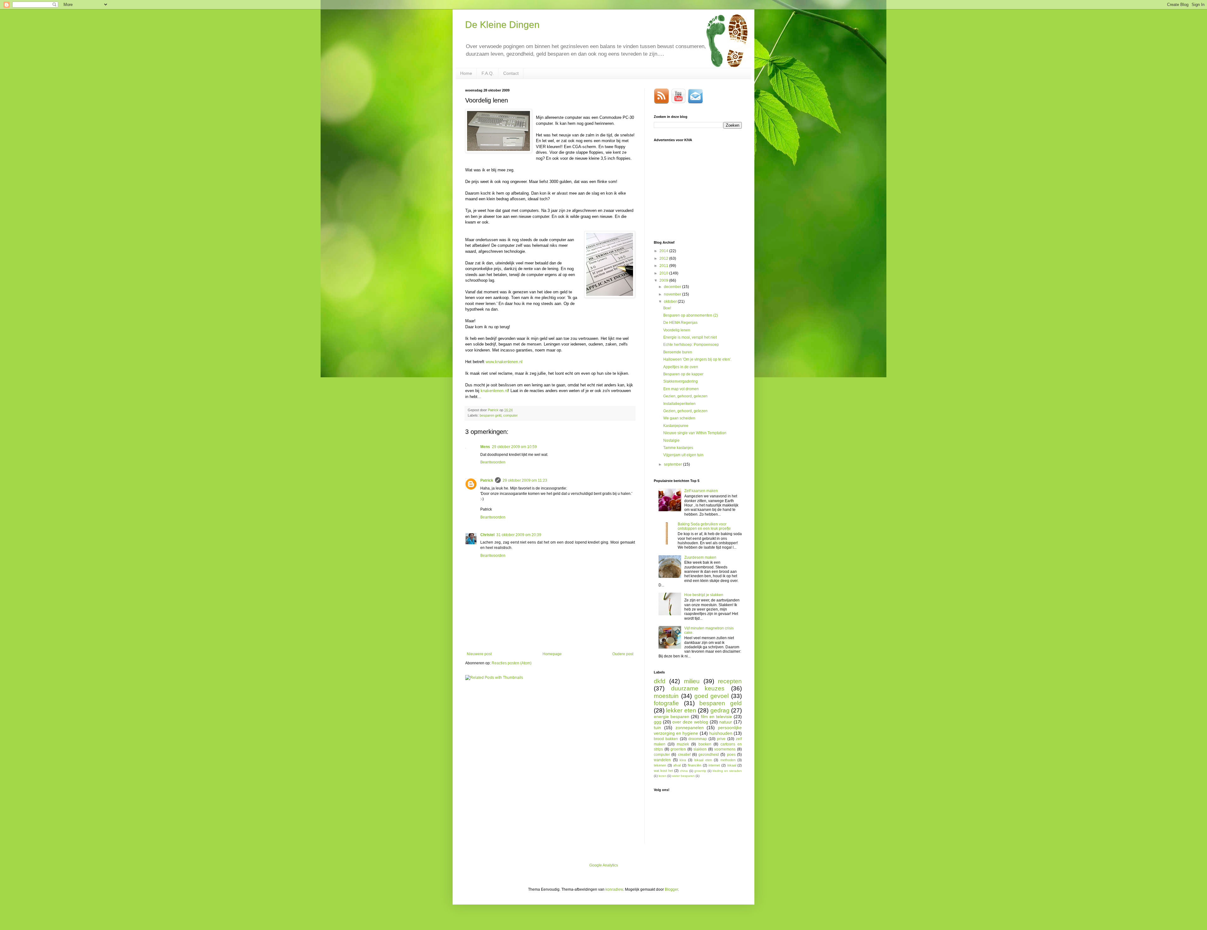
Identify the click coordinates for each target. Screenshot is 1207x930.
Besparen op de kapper (683, 374)
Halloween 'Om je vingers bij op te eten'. (697, 359)
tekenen (660, 765)
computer (510, 415)
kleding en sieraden (727, 770)
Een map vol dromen (681, 389)
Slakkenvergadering (680, 381)
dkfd (659, 681)
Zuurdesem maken (700, 557)
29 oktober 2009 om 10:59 (514, 447)
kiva (683, 760)
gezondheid (708, 754)
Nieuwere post (479, 654)
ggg (657, 721)
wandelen (662, 760)
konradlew (614, 889)
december (673, 287)
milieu (692, 681)
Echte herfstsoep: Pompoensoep (691, 344)
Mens (485, 447)
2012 (664, 258)
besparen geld (490, 415)
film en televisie (716, 716)
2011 (664, 265)
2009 (664, 280)
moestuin (666, 696)
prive (721, 739)
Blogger (671, 889)
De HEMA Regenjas (680, 322)
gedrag (720, 710)
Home (466, 73)
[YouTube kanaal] (678, 102)
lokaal (731, 765)
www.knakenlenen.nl (504, 361)
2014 (664, 251)
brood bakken (666, 739)
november (673, 294)
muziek (683, 744)
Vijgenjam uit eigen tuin (683, 455)
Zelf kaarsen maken (701, 491)
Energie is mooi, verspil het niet (690, 337)
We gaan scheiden (679, 418)
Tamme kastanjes (678, 448)
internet (714, 765)
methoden (728, 760)
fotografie (666, 703)
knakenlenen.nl (494, 390)
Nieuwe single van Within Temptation (694, 433)
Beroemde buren (677, 352)
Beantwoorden (492, 462)
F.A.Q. (488, 73)
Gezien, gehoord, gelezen (685, 396)
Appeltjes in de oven (680, 367)
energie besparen (671, 716)
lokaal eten (703, 760)
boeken (704, 744)
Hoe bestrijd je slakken (703, 595)
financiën (694, 765)
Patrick (486, 480)
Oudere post (622, 654)
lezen (662, 776)
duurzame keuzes (698, 688)
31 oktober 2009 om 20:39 (518, 535)
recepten (730, 681)
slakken (700, 749)
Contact (511, 73)
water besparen (683, 776)
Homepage (552, 654)
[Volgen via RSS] (661, 102)
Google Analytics (603, 865)
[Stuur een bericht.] (695, 102)
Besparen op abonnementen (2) (690, 315)
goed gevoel (711, 696)
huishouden (720, 733)
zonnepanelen (689, 727)
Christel (487, 535)
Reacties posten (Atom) (512, 663)
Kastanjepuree (675, 425)
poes (731, 754)
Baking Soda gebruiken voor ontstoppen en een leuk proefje (704, 526)
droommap (697, 739)
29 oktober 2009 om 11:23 (525, 480)
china (684, 770)
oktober (671, 301)
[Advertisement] (701, 190)
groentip (700, 770)
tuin (657, 727)
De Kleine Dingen (502, 24)
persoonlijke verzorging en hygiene (698, 730)
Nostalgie (671, 440)
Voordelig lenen (676, 330)
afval (677, 765)
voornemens (725, 749)
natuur (725, 721)
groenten (678, 749)
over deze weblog (690, 721)
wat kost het (663, 770)
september (673, 464)
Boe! (667, 308)
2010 (664, 273)
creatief (684, 754)
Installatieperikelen (679, 403)
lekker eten (681, 710)
